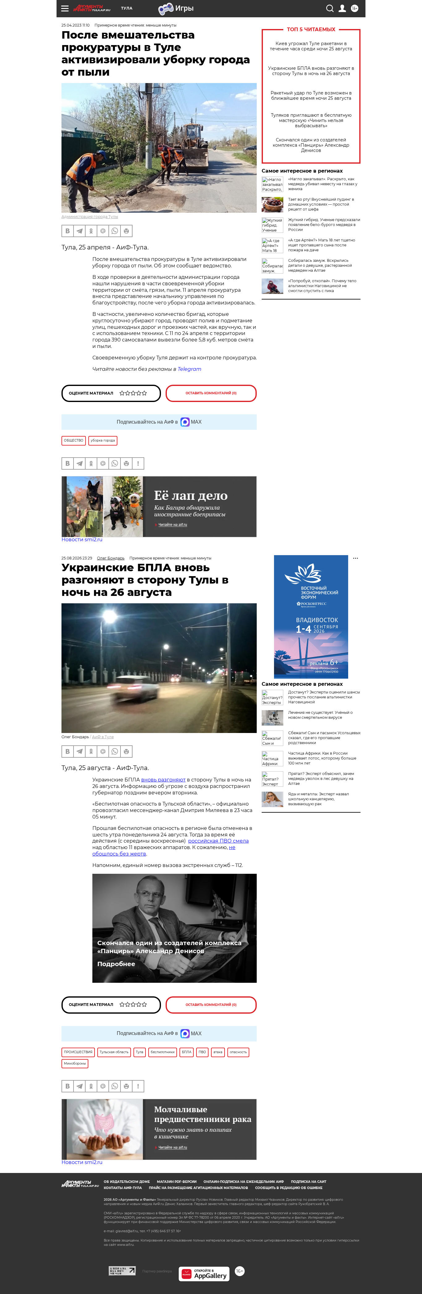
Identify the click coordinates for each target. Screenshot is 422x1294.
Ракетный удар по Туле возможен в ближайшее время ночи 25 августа (311, 95)
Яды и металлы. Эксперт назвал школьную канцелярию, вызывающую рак (318, 799)
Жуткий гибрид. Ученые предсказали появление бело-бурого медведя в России (324, 224)
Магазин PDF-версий (176, 1182)
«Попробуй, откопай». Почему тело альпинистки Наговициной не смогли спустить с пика (322, 285)
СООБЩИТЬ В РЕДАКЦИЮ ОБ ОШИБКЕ (289, 1188)
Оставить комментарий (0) (211, 393)
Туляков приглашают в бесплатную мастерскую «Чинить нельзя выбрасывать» (311, 120)
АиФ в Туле (103, 737)
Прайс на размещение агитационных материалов (198, 1188)
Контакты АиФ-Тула (123, 1188)
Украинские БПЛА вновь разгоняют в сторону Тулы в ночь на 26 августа (311, 71)
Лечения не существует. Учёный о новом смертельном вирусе (320, 715)
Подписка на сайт (308, 1182)
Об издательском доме (127, 1182)
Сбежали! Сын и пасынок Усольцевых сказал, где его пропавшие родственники (324, 738)
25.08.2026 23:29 (76, 558)
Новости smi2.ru (82, 539)
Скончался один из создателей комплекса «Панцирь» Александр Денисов (311, 145)
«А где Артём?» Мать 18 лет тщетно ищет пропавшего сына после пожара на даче (321, 245)
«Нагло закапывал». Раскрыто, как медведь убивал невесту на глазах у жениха (322, 184)
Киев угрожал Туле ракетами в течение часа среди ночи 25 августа (311, 46)
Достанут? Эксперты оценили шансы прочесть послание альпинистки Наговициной (324, 697)
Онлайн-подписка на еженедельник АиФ (244, 1182)
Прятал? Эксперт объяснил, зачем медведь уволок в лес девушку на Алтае (321, 778)
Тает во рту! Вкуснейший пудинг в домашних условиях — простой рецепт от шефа (321, 204)
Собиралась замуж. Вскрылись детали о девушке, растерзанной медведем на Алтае (320, 265)
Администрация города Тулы (89, 216)
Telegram (189, 369)
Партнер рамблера (157, 1271)
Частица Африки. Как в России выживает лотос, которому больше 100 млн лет (322, 758)
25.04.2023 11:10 (75, 25)
